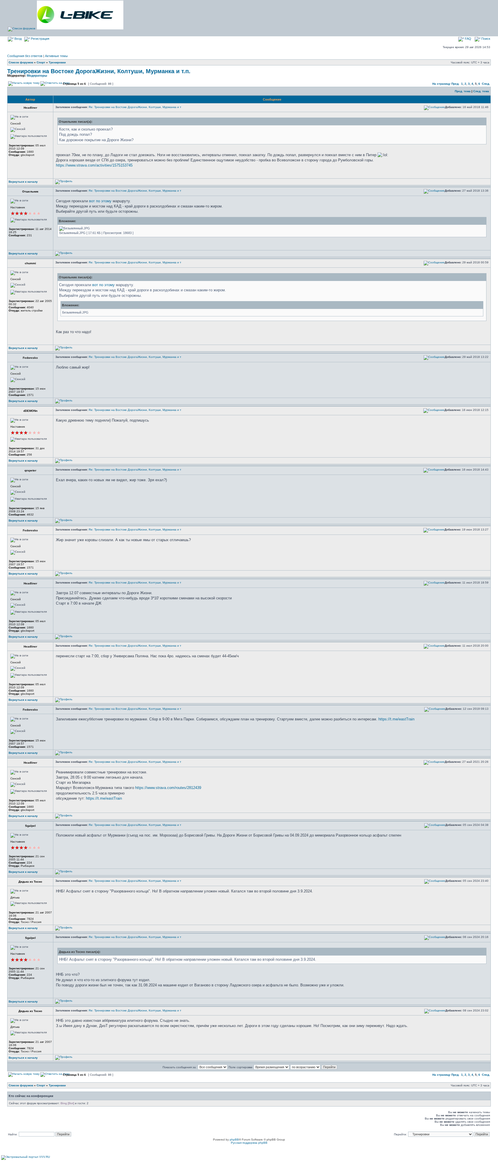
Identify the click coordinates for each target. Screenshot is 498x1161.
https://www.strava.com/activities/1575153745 (94, 165)
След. (486, 83)
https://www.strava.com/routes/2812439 (168, 788)
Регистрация (39, 38)
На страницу (441, 83)
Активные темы (56, 56)
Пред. (455, 83)
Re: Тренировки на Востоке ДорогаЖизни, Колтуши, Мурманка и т (135, 107)
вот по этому (100, 201)
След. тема (481, 91)
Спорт (41, 62)
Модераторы (37, 75)
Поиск (485, 38)
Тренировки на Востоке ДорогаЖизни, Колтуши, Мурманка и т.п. (98, 71)
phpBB (234, 1139)
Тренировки (57, 62)
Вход (18, 38)
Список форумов (21, 62)
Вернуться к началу (23, 181)
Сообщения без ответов (24, 56)
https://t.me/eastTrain (396, 719)
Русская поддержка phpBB (249, 1142)
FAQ (467, 38)
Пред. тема (463, 91)
